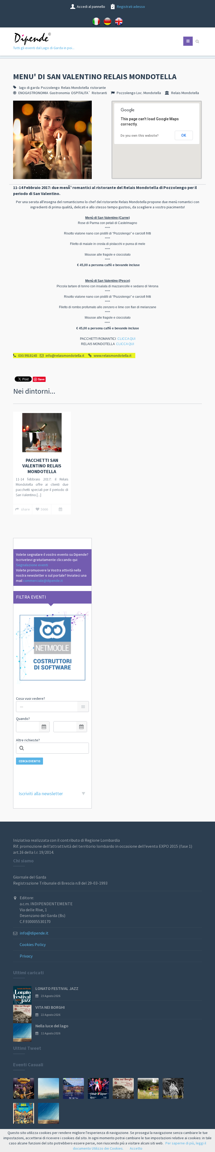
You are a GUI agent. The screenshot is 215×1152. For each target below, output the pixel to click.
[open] (44, 726)
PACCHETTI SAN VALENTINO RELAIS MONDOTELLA (41, 465)
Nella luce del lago (51, 1025)
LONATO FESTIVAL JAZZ (56, 988)
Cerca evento (29, 761)
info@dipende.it (34, 933)
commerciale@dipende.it (43, 580)
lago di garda (29, 87)
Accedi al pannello (91, 6)
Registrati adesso (131, 6)
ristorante (98, 87)
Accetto (136, 1148)
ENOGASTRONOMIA (33, 92)
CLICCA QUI (126, 339)
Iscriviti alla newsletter (41, 793)
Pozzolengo (50, 87)
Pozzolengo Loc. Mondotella (139, 92)
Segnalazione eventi (32, 565)
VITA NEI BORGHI (50, 1007)
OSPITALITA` (80, 92)
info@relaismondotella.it (65, 355)
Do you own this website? (140, 135)
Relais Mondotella (75, 87)
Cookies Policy (33, 944)
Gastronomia (60, 92)
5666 (44, 509)
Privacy (26, 956)
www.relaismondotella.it (112, 355)
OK (183, 135)
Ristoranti (99, 92)
